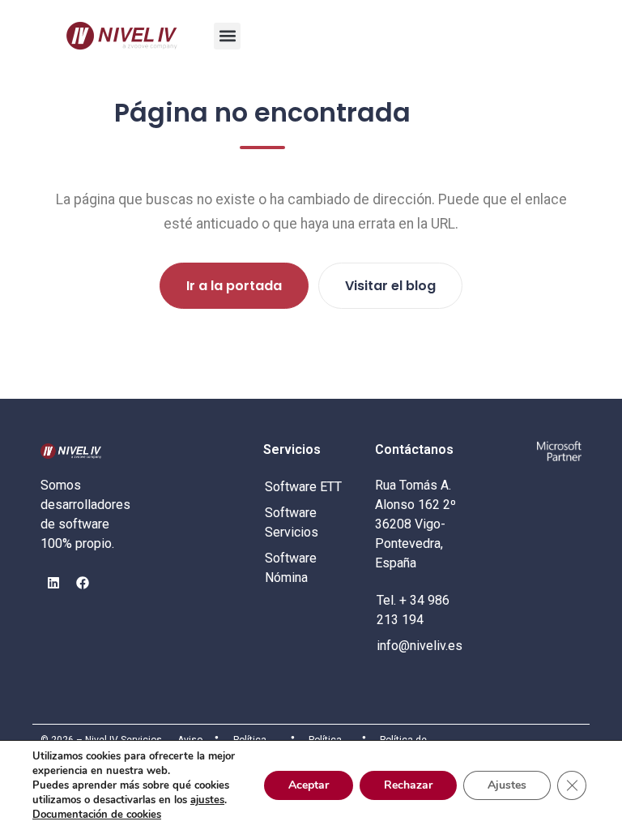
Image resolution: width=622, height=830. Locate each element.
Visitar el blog (390, 285)
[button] (227, 36)
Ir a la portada (234, 285)
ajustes (207, 800)
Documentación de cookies (96, 814)
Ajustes (507, 785)
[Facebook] (83, 583)
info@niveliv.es (419, 645)
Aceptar (308, 785)
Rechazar (408, 785)
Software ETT (303, 486)
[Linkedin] (53, 583)
